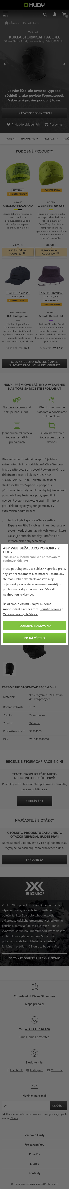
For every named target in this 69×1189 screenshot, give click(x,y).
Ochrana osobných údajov (20, 614)
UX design (16, 1184)
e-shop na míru (32, 1184)
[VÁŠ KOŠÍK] (64, 14)
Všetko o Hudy (34, 1135)
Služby (34, 1163)
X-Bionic (34, 723)
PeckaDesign (51, 1184)
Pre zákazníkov (34, 1144)
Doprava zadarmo (15, 407)
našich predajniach (18, 439)
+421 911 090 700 (37, 1029)
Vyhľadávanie (45, 14)
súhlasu (14, 1118)
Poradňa (34, 1154)
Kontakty (34, 1173)
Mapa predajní (34, 1004)
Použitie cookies (50, 609)
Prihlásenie (54, 14)
